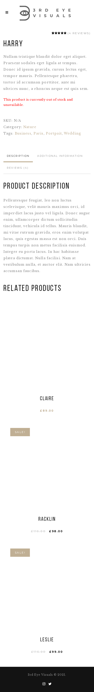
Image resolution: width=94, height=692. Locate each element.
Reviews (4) (18, 167)
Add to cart (47, 338)
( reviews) (79, 33)
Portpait (54, 133)
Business (23, 133)
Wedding (72, 133)
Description (18, 155)
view (47, 349)
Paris (39, 133)
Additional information (60, 155)
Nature (29, 127)
